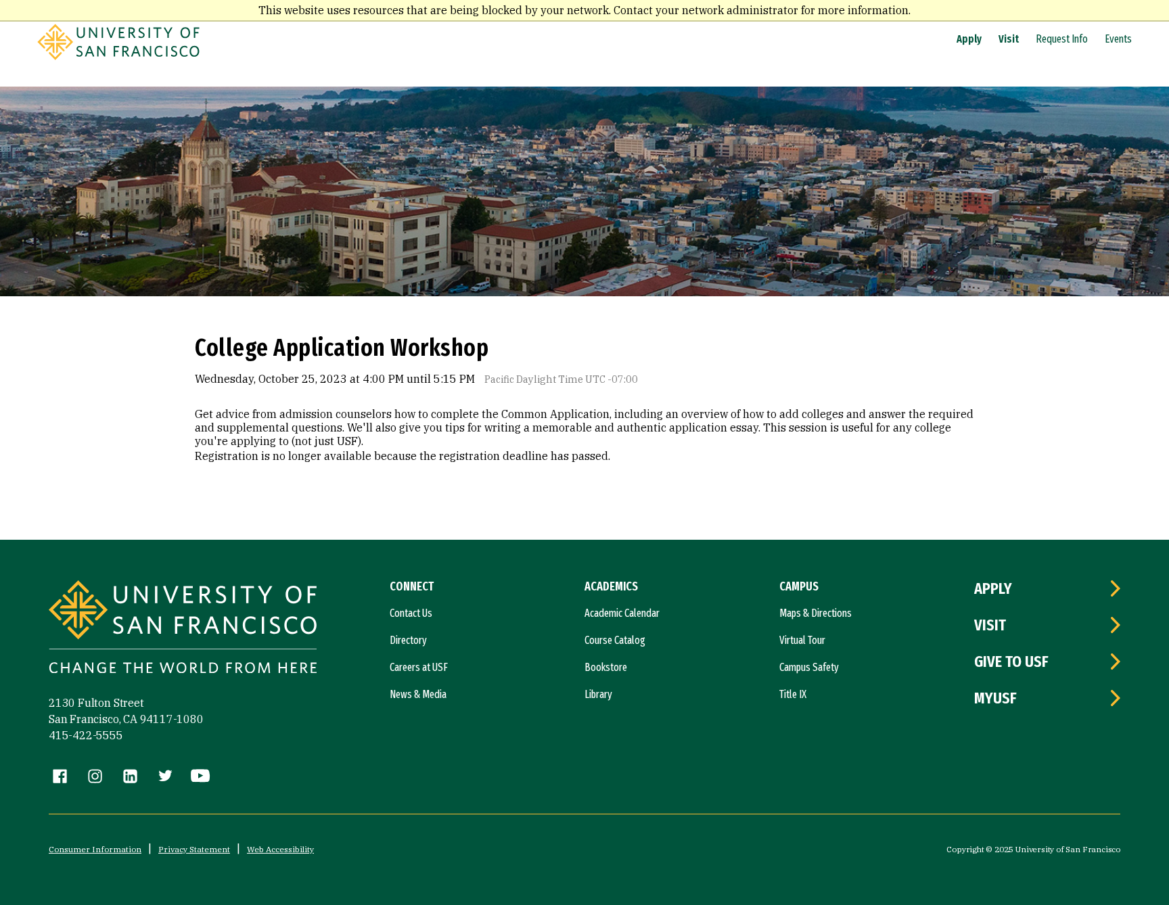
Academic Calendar (622, 613)
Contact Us (411, 613)
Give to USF (1011, 661)
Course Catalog (614, 640)
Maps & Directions (815, 613)
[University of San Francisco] (118, 56)
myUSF (995, 698)
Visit (1009, 38)
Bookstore (605, 667)
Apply (969, 38)
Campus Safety (809, 667)
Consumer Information (95, 849)
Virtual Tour (802, 640)
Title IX (792, 694)
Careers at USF (419, 667)
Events (1118, 38)
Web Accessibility (280, 849)
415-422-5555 (86, 735)
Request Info (1062, 38)
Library (598, 694)
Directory (408, 640)
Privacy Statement (194, 849)
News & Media (418, 694)
